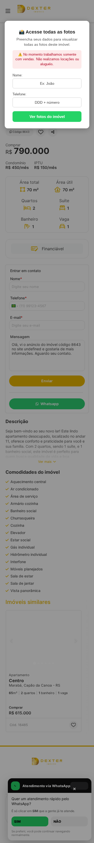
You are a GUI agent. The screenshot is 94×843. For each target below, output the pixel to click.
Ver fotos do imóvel (47, 116)
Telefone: (19, 94)
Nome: (17, 75)
